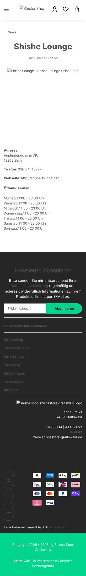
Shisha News (14, 357)
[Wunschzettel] (65, 9)
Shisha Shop (13, 340)
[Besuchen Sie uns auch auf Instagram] (9, 516)
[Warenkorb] (76, 9)
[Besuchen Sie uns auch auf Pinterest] (9, 506)
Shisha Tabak (14, 373)
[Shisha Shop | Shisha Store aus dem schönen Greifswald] (32, 8)
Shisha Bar (12, 365)
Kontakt (76, 432)
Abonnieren (64, 308)
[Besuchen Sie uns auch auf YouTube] (9, 496)
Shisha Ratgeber (17, 348)
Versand (62, 527)
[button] (54, 9)
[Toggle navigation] (6, 4)
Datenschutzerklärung (29, 285)
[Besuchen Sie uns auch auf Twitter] (9, 485)
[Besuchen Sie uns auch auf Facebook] (9, 475)
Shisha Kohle (13, 382)
